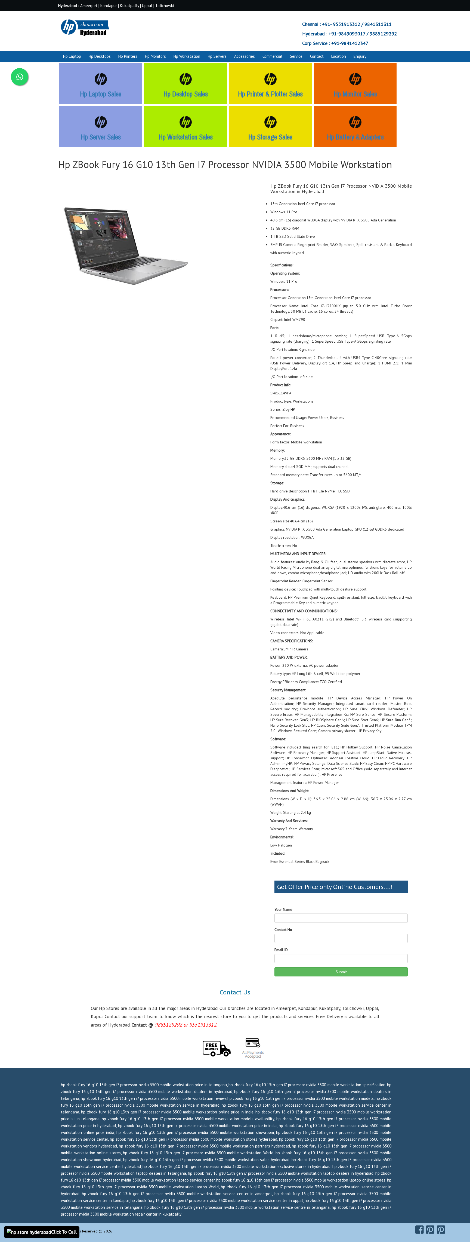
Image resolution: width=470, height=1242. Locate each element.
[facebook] (419, 1229)
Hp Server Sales (101, 137)
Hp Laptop (72, 56)
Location (338, 56)
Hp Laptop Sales (100, 94)
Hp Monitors (155, 56)
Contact (317, 56)
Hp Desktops (100, 56)
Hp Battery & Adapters (355, 137)
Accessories (244, 56)
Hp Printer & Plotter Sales (270, 94)
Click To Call (64, 1232)
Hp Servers (217, 56)
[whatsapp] (19, 77)
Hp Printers (127, 56)
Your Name (283, 909)
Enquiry (360, 56)
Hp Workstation (187, 56)
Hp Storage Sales (270, 137)
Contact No (283, 929)
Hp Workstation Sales (186, 137)
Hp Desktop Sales (185, 94)
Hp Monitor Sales (355, 94)
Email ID (281, 949)
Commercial (272, 56)
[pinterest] (430, 1229)
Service (296, 56)
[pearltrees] (441, 1229)
